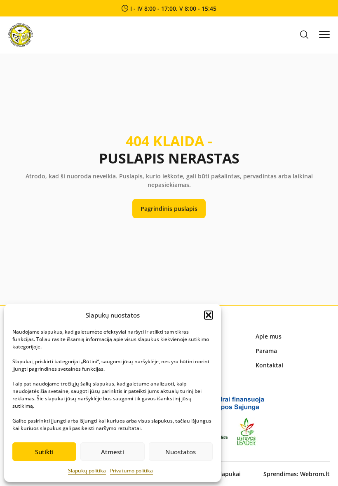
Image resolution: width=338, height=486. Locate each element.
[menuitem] (293, 336)
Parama (266, 351)
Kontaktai (269, 365)
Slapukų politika (87, 470)
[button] (208, 315)
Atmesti (112, 452)
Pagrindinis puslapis (169, 209)
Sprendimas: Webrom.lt (296, 474)
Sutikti (44, 452)
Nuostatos (180, 452)
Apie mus (269, 336)
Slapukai (229, 474)
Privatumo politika (131, 470)
